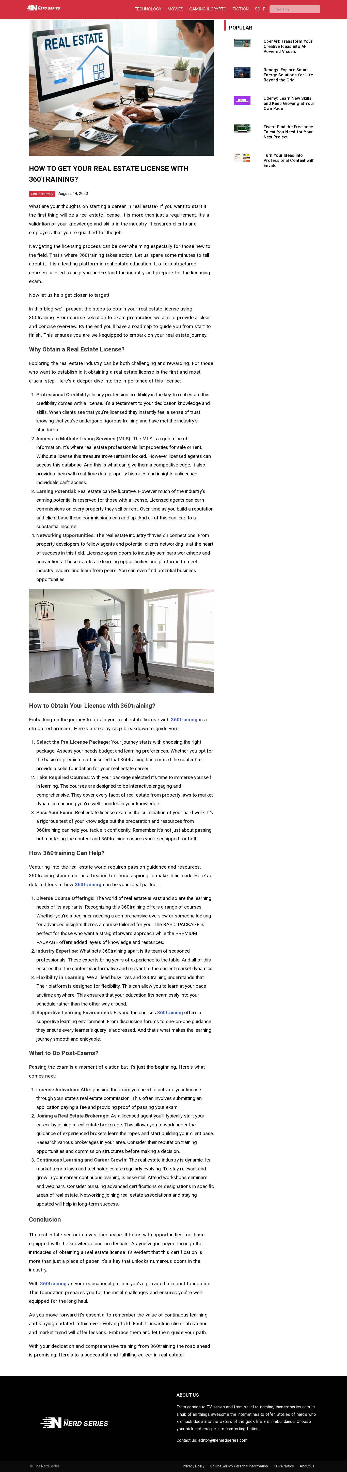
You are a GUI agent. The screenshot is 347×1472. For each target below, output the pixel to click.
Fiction (241, 8)
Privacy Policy (194, 1466)
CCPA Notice (284, 1466)
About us (307, 1466)
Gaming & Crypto (208, 8)
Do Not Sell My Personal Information (239, 1466)
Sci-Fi (260, 8)
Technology (148, 8)
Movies (175, 8)
